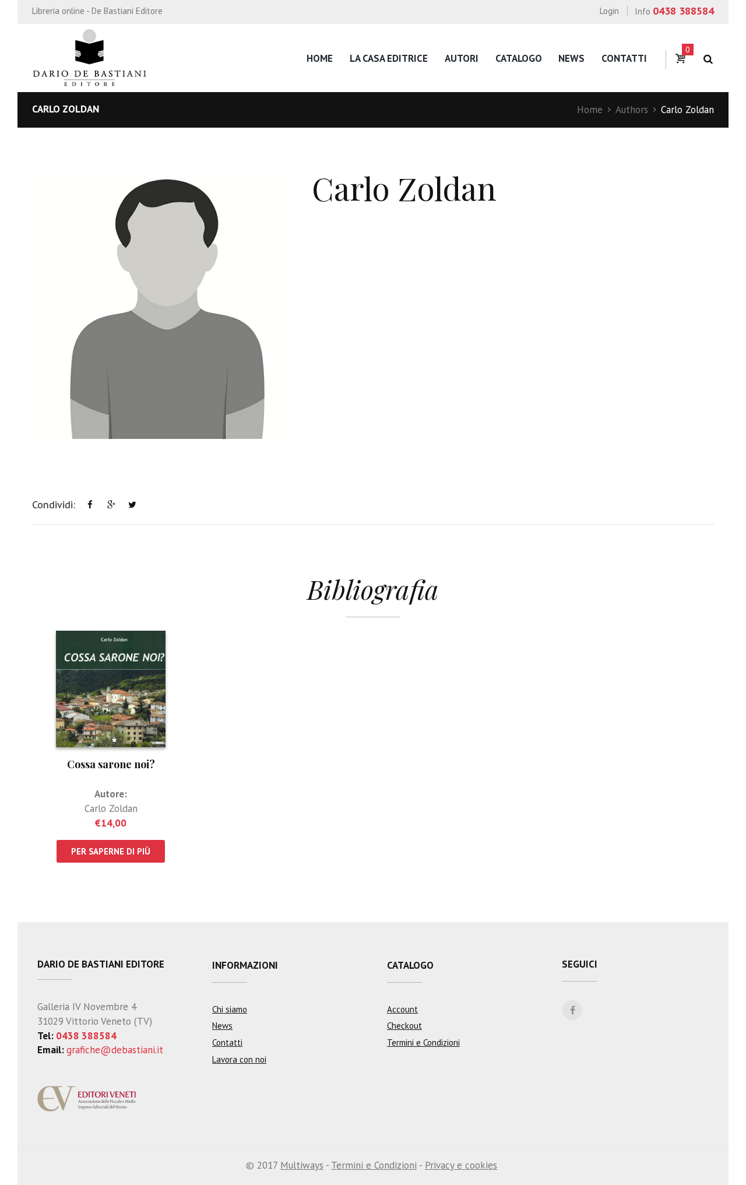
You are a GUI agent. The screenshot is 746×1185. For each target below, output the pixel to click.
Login (609, 10)
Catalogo (518, 58)
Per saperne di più (110, 851)
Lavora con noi (239, 1059)
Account (402, 1009)
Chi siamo (229, 1009)
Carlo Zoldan (111, 808)
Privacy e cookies (461, 1165)
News (571, 58)
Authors (631, 109)
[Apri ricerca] (708, 59)
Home (320, 58)
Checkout (404, 1025)
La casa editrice (389, 58)
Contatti (624, 58)
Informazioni (245, 965)
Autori (461, 58)
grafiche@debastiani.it (114, 1049)
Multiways (301, 1165)
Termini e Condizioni (423, 1042)
